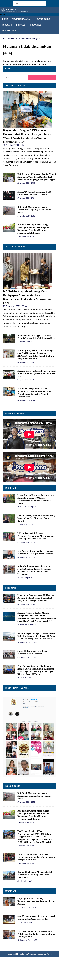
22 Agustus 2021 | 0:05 (25, 362)
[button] (3, 14)
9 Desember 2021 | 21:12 (26, 657)
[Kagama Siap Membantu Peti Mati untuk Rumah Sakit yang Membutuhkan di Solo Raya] (9, 374)
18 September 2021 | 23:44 (15, 306)
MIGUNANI (10, 588)
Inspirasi (20, 25)
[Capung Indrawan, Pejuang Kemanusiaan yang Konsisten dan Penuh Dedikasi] (9, 901)
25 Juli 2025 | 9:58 (24, 678)
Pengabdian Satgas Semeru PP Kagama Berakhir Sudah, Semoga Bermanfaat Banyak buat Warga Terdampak (35, 598)
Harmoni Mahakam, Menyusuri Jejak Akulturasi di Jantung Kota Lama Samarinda (34, 875)
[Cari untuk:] (29, 3)
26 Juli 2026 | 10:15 (24, 881)
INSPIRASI (10, 488)
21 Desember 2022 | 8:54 (26, 907)
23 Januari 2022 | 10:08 (26, 604)
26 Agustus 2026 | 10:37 (13, 145)
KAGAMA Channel (15, 413)
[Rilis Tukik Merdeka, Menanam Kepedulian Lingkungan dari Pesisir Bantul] (9, 210)
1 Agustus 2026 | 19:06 (25, 845)
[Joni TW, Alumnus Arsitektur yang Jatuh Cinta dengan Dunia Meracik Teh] (9, 919)
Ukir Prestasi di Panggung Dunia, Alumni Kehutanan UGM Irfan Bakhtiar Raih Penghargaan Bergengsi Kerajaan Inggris (36, 177)
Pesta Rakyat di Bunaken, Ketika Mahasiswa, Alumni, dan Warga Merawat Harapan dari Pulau (36, 857)
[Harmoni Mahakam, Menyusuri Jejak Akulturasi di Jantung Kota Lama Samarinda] (9, 875)
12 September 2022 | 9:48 (26, 507)
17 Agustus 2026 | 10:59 (26, 216)
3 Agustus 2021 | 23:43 (25, 380)
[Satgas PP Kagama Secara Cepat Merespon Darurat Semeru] (9, 654)
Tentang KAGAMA (21, 19)
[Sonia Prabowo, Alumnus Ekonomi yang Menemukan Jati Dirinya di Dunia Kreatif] (9, 518)
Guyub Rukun (44, 19)
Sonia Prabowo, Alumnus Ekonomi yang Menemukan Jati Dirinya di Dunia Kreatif (36, 518)
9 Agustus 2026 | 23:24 (25, 236)
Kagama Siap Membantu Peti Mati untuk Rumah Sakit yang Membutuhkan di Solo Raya (36, 373)
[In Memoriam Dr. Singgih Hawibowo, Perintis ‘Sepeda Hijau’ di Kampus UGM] (9, 338)
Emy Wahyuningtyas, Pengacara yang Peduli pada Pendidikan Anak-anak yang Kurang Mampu (36, 934)
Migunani (7, 25)
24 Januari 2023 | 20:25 (26, 542)
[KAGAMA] (29, 11)
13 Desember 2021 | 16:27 (27, 940)
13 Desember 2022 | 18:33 (27, 642)
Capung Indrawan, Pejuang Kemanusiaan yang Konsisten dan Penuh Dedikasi (36, 901)
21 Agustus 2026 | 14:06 (26, 183)
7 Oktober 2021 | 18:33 (25, 341)
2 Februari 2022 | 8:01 (25, 524)
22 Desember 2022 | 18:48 (27, 557)
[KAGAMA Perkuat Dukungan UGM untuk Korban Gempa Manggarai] (9, 195)
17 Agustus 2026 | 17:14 (26, 198)
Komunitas (35, 25)
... (19, 165)
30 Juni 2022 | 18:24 (24, 578)
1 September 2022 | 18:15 (26, 922)
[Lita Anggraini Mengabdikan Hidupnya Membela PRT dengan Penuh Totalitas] (9, 554)
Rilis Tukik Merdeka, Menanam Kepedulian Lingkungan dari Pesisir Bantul (34, 210)
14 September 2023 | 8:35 (26, 624)
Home (5, 19)
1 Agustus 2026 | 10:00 (25, 863)
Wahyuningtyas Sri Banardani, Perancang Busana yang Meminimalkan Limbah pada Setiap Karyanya (35, 536)
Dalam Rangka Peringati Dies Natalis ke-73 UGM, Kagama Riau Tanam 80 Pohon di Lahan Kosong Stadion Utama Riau (36, 636)
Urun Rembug (9, 31)
